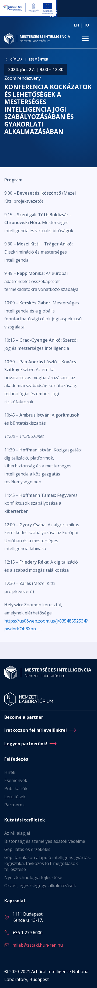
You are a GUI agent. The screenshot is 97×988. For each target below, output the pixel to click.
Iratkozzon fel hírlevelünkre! (35, 730)
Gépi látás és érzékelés (27, 849)
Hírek (9, 772)
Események (38, 59)
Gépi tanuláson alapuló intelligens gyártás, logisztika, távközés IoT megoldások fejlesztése (47, 863)
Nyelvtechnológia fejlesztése (33, 877)
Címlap (16, 59)
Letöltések (15, 797)
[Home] (37, 38)
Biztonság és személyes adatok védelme (44, 841)
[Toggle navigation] (85, 38)
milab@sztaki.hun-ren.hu (37, 945)
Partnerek (14, 805)
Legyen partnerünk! (25, 744)
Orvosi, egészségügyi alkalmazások (40, 886)
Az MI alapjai (17, 833)
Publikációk (15, 788)
